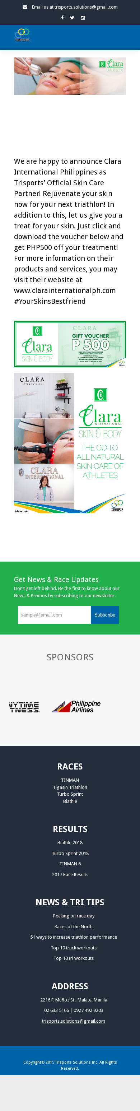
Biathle (70, 801)
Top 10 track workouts (74, 947)
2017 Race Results (70, 874)
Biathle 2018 (70, 842)
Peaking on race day (73, 916)
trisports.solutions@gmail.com (86, 7)
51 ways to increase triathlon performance (73, 937)
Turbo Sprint (70, 794)
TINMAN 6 (70, 863)
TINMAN (70, 780)
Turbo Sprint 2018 (70, 853)
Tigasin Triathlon (70, 787)
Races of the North (74, 926)
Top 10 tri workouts (73, 958)
